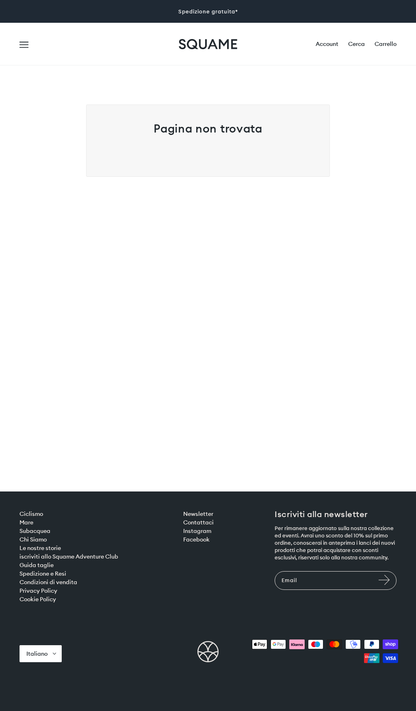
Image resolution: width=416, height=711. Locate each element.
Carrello (385, 44)
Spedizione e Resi (43, 573)
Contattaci (198, 522)
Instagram (197, 531)
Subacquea (35, 531)
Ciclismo (31, 513)
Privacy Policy (38, 590)
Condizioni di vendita (48, 582)
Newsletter (198, 513)
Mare (26, 522)
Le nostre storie (40, 548)
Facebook (196, 539)
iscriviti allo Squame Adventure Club (69, 556)
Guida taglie (37, 565)
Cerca (356, 44)
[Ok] (385, 584)
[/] (208, 43)
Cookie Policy (38, 599)
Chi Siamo (33, 539)
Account (327, 44)
